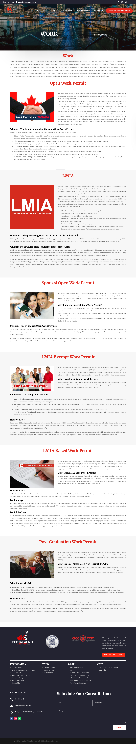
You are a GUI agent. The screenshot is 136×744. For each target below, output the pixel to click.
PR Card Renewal (18, 681)
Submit (119, 727)
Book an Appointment (119, 11)
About (44, 11)
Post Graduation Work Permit (80, 681)
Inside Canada (49, 670)
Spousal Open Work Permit (79, 673)
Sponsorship (16, 673)
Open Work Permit (76, 668)
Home (36, 11)
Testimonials (83, 11)
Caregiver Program (19, 678)
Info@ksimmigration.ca (23, 705)
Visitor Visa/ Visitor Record (108, 668)
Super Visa (102, 670)
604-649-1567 (19, 699)
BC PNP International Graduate (23, 670)
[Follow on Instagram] (15, 718)
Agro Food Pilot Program (21, 675)
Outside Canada (49, 668)
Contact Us (97, 11)
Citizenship (16, 683)
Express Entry (17, 668)
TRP (99, 675)
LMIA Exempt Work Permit (79, 675)
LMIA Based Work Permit (79, 678)
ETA (99, 673)
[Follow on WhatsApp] (19, 718)
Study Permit (48, 673)
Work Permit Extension (78, 683)
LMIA (72, 670)
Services (54, 11)
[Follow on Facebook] (11, 718)
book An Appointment (113, 655)
